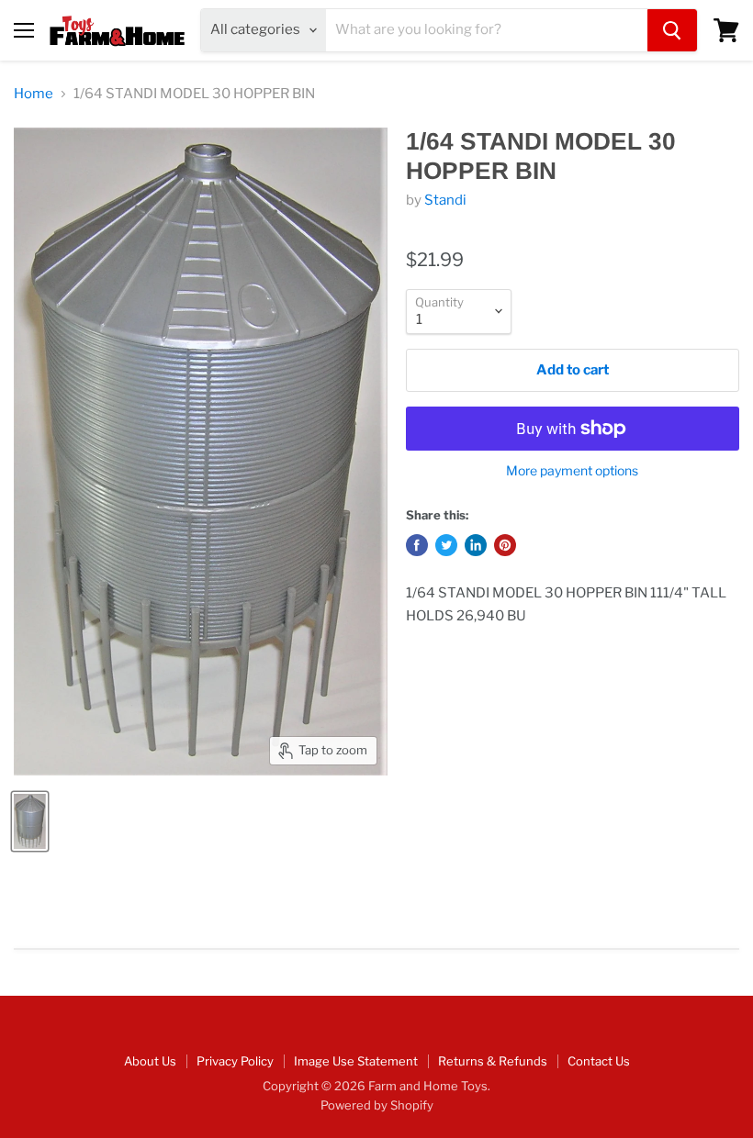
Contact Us (599, 1061)
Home (33, 94)
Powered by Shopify (376, 1105)
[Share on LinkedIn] (476, 545)
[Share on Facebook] (417, 545)
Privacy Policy (235, 1061)
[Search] (672, 30)
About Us (150, 1061)
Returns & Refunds (492, 1061)
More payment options (572, 470)
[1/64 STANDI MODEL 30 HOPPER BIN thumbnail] (30, 821)
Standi (445, 200)
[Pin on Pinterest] (505, 545)
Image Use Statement (356, 1061)
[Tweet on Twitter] (446, 545)
